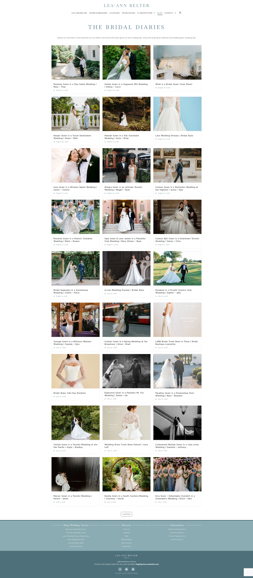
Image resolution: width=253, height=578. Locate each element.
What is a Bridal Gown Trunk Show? (173, 84)
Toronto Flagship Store (177, 536)
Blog (159, 13)
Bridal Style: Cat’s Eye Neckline (69, 393)
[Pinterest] (133, 569)
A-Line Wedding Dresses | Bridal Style (124, 290)
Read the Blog (126, 539)
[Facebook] (126, 569)
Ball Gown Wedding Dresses (76, 529)
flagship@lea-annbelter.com (147, 564)
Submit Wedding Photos (177, 529)
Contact (169, 13)
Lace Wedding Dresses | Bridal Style (174, 135)
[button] (180, 12)
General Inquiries (177, 539)
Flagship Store (144, 13)
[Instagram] (120, 569)
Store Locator (126, 543)
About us (126, 529)
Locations (114, 13)
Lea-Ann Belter (79, 13)
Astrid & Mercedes (98, 13)
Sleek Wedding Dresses (76, 539)
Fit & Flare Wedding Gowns (76, 533)
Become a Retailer (177, 533)
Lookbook (126, 533)
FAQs (126, 536)
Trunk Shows (128, 13)
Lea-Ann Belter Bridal (76, 543)
